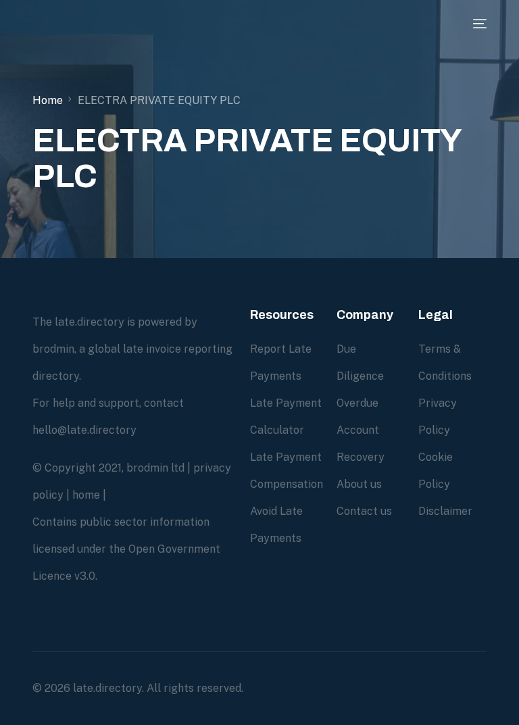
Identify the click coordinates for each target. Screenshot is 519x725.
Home (47, 100)
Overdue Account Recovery (361, 430)
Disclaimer (445, 511)
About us (359, 484)
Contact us (364, 511)
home (86, 495)
